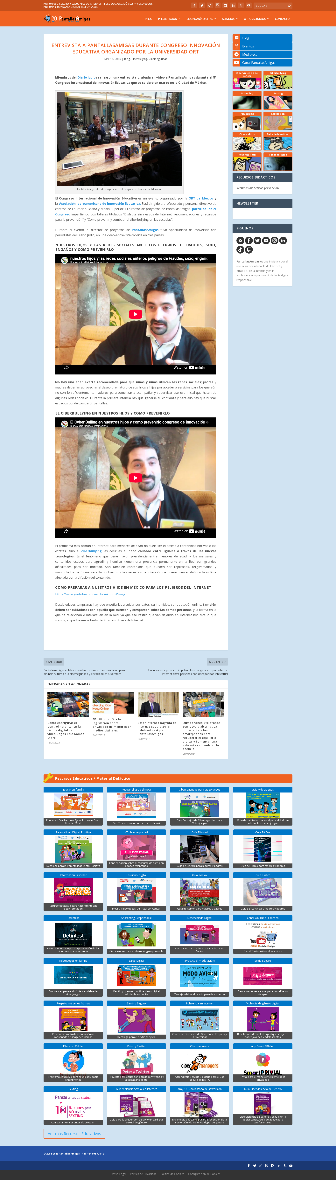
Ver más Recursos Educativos (74, 1133)
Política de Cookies (172, 1174)
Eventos (248, 46)
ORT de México (201, 198)
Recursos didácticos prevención (257, 188)
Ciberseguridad (158, 59)
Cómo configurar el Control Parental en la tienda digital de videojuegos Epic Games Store (65, 730)
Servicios (228, 19)
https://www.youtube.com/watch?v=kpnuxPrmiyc (90, 594)
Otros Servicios (254, 19)
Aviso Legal (119, 1174)
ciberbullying (91, 551)
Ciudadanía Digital (199, 19)
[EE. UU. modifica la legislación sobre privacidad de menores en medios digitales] (113, 703)
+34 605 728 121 (96, 1153)
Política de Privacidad (143, 1174)
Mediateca (249, 54)
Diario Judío (86, 77)
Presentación (167, 19)
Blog (127, 59)
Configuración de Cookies (204, 1174)
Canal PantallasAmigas (258, 62)
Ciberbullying (139, 59)
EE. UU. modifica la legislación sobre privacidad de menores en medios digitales (112, 724)
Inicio (148, 19)
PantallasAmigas (145, 230)
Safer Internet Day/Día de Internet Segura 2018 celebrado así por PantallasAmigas (157, 728)
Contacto (282, 19)
